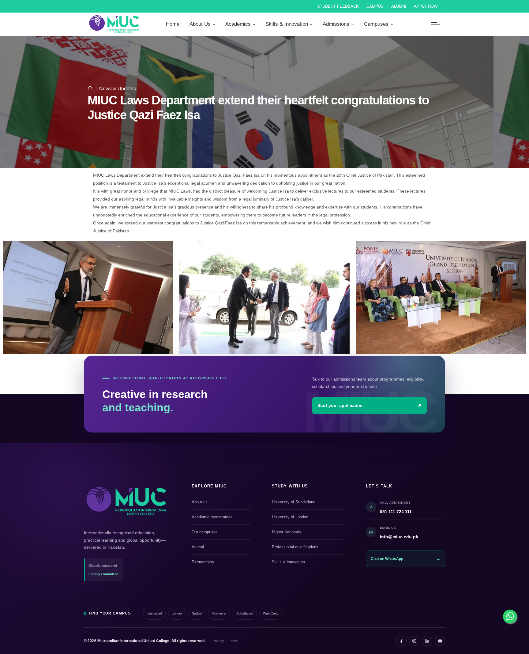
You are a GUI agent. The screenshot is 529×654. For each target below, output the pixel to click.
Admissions (336, 24)
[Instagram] (414, 641)
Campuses (376, 24)
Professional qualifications (307, 547)
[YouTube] (440, 641)
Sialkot (197, 613)
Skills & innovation (307, 562)
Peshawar (219, 613)
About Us (200, 24)
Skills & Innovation (286, 24)
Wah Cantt (271, 613)
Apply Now (425, 6)
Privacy (218, 641)
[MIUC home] (127, 501)
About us (220, 502)
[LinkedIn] (427, 641)
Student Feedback (338, 6)
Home (172, 24)
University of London (307, 517)
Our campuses (220, 532)
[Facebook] (401, 641)
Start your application (369, 405)
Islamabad (154, 613)
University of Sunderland (307, 502)
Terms (233, 641)
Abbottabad (244, 613)
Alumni (398, 6)
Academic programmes (220, 517)
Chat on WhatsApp (405, 559)
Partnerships (220, 562)
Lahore (177, 613)
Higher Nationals (307, 532)
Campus (375, 6)
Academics (238, 24)
